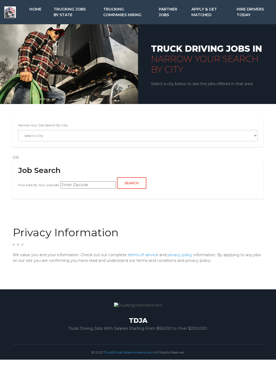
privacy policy (179, 254)
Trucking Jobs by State (70, 12)
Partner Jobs (168, 12)
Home (35, 9)
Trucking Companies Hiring (122, 12)
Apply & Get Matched (204, 12)
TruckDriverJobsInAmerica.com (129, 352)
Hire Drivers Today (250, 12)
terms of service (143, 254)
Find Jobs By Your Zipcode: (38, 185)
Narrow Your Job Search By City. (43, 125)
